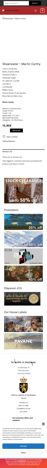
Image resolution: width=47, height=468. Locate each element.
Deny (23, 452)
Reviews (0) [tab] (7, 152)
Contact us (23, 402)
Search (35, 3)
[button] (43, 424)
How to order (23, 405)
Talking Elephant (8, 141)
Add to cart (16, 130)
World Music (18, 120)
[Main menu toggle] (35, 10)
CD (12, 120)
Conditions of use (23, 408)
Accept (23, 446)
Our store (23, 412)
